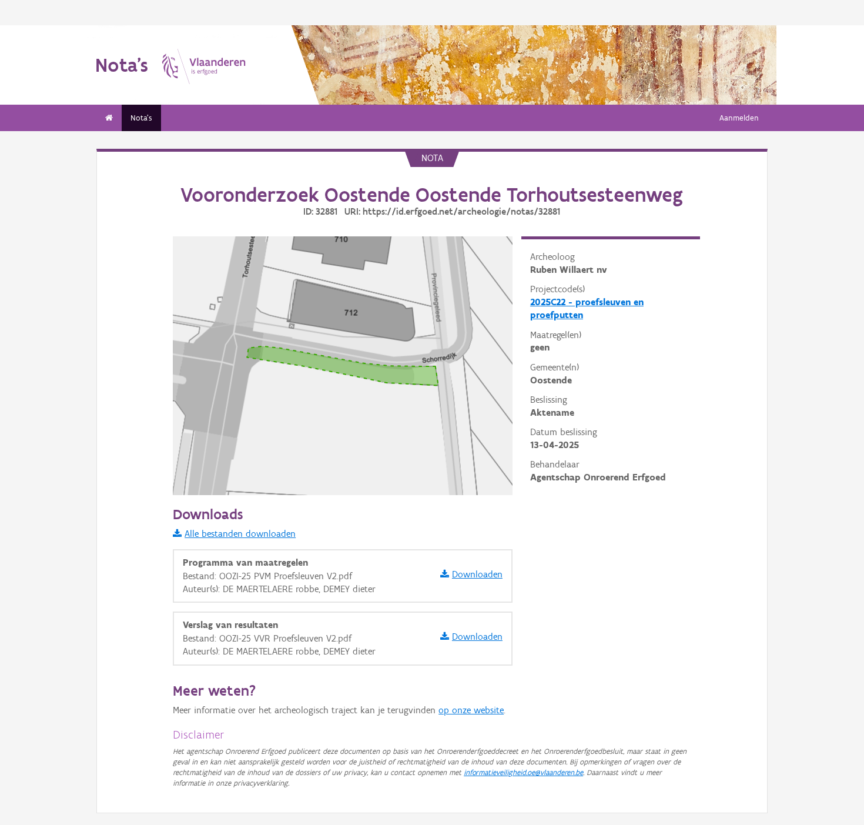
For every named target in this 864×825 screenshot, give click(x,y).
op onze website (471, 710)
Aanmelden (739, 118)
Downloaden (477, 574)
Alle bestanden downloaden (240, 533)
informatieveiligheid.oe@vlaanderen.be (523, 772)
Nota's (141, 118)
